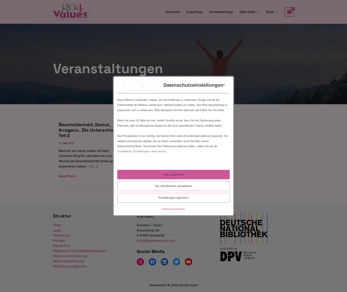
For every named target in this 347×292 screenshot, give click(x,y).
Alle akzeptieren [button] (173, 174)
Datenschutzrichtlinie (173, 209)
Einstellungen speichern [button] (173, 197)
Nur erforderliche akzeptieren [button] (173, 186)
